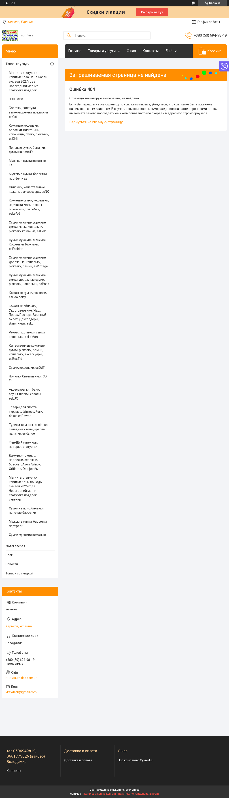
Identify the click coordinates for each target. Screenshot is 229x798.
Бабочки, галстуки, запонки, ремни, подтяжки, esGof (29, 112)
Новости (12, 564)
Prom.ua (134, 789)
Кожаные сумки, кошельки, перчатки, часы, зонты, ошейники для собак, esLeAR (29, 207)
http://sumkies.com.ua (21, 678)
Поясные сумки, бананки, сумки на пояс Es (27, 150)
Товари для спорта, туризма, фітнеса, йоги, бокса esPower (26, 411)
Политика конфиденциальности (138, 793)
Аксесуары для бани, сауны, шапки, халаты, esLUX (25, 394)
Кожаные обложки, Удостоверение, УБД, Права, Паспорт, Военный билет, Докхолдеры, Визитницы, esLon (27, 314)
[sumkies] (10, 35)
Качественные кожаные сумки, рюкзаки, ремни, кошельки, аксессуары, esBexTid (27, 352)
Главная (74, 51)
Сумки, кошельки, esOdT (27, 367)
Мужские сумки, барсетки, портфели (28, 524)
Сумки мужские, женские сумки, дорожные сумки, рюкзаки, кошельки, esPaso (29, 279)
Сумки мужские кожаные (27, 534)
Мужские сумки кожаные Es (27, 163)
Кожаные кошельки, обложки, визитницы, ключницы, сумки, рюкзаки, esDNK (29, 132)
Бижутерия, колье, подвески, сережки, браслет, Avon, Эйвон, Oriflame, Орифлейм (25, 462)
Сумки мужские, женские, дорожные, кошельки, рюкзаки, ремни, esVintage (28, 262)
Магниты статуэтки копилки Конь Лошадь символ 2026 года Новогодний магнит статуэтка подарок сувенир (25, 488)
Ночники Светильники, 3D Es (28, 379)
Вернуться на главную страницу (96, 122)
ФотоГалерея (15, 546)
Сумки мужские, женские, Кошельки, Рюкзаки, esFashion (28, 244)
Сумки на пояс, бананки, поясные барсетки (26, 511)
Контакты (150, 51)
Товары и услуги (102, 51)
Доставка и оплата (78, 760)
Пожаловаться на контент (99, 793)
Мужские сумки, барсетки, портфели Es (28, 176)
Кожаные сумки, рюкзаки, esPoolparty (28, 295)
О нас (131, 51)
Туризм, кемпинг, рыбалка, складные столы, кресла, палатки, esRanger (28, 429)
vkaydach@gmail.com (21, 692)
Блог (9, 555)
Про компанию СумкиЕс (135, 760)
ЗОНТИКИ (16, 99)
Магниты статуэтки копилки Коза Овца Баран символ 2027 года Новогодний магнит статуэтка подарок (28, 81)
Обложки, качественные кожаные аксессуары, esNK (29, 189)
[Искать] (69, 35)
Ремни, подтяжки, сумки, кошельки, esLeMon (27, 335)
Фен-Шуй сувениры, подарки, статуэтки (23, 445)
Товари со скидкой (19, 573)
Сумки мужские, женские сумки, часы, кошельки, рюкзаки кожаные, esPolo (28, 227)
